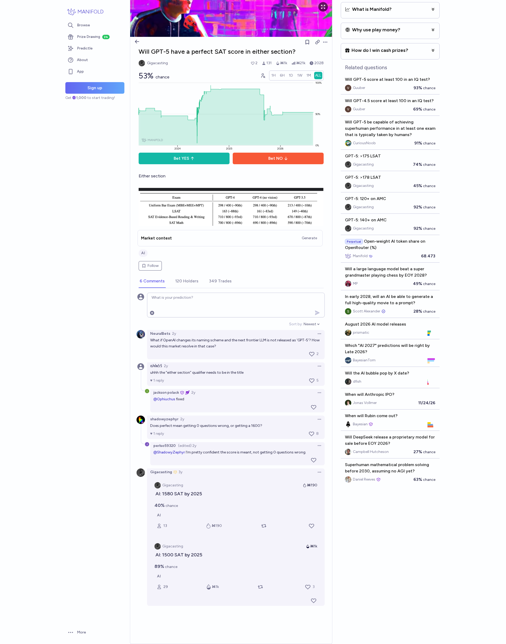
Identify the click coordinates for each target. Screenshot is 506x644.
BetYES (181, 158)
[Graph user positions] (262, 75)
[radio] (273, 75)
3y (180, 472)
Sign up (94, 87)
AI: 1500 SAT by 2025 (178, 555)
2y (174, 333)
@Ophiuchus (164, 399)
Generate (309, 238)
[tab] (152, 281)
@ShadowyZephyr (169, 452)
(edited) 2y (187, 445)
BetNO (275, 158)
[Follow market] (307, 42)
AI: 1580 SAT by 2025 (178, 494)
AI (143, 253)
